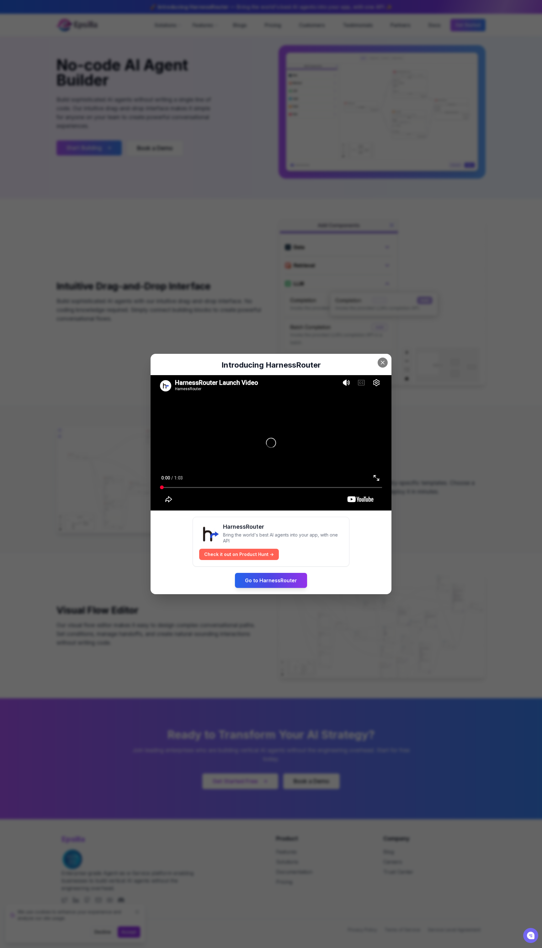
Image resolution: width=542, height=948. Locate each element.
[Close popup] (383, 363)
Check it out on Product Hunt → (239, 554)
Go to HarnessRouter (271, 580)
